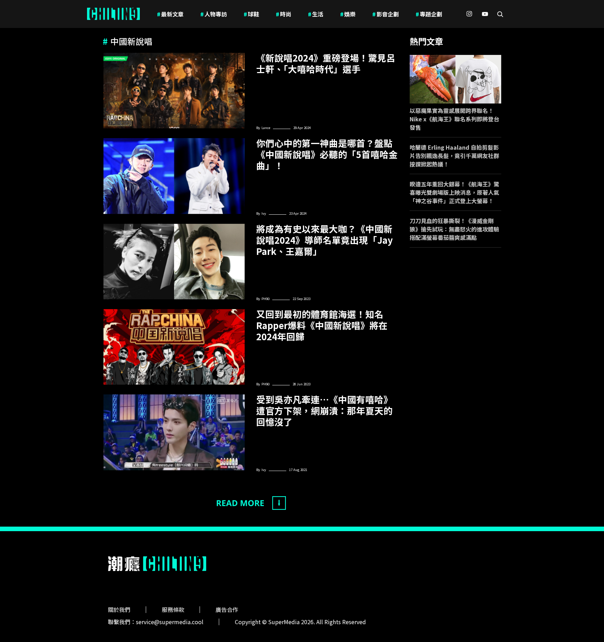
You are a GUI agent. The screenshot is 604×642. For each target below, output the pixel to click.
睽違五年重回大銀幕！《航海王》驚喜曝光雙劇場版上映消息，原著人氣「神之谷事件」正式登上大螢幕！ (454, 192)
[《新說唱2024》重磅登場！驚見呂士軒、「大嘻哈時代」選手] (174, 90)
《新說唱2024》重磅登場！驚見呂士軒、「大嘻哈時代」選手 (325, 63)
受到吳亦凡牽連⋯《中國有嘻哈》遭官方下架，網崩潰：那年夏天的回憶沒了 (324, 410)
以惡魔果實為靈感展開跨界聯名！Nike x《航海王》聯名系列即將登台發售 (454, 118)
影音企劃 (385, 14)
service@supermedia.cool (169, 622)
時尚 (283, 14)
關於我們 (119, 609)
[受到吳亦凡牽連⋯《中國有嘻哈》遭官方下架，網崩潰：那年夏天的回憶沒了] (174, 432)
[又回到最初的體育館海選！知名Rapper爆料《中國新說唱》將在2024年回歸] (174, 346)
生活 (315, 14)
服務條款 (173, 609)
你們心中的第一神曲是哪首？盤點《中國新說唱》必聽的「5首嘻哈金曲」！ (327, 154)
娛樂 (347, 14)
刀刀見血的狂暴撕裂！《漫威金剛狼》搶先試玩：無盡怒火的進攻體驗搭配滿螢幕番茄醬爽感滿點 (454, 229)
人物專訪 (213, 14)
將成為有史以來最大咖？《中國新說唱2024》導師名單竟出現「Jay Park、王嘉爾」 (324, 240)
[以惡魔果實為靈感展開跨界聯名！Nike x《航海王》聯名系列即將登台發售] (456, 79)
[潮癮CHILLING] (113, 14)
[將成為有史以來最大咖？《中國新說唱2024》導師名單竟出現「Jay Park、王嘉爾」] (174, 261)
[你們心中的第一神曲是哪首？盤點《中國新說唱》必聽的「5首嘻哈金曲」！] (174, 175)
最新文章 (170, 14)
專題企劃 (429, 14)
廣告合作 (227, 609)
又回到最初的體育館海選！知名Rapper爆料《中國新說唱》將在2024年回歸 (322, 325)
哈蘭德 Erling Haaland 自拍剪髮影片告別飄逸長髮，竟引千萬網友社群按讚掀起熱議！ (454, 155)
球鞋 (251, 14)
